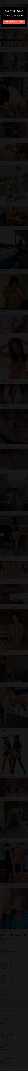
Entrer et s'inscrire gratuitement (14, 21)
